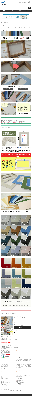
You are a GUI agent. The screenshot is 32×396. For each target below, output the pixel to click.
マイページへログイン (22, 2)
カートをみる (27, 2)
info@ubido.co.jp (21, 356)
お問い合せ (20, 10)
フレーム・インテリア (3, 22)
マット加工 (7, 22)
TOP (4, 10)
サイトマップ (28, 10)
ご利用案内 (12, 10)
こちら (4, 384)
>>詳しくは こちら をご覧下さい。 (5, 368)
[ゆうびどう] (3, 5)
